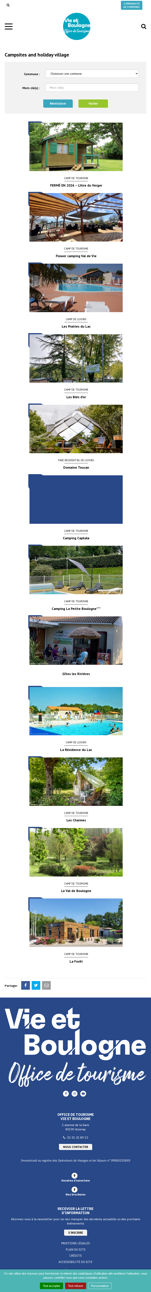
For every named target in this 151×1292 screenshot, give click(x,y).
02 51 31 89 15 (77, 1137)
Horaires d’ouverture (75, 1180)
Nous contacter (75, 1147)
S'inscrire (75, 1233)
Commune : (32, 74)
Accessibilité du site (75, 1262)
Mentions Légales (75, 1243)
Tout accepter (51, 1285)
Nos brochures (76, 1194)
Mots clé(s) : (31, 88)
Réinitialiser (58, 103)
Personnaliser (100, 1285)
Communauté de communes (131, 5)
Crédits (75, 1255)
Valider (93, 103)
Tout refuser (75, 1285)
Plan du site (76, 1249)
